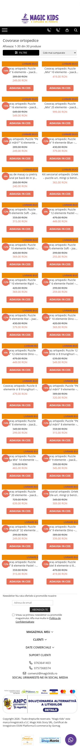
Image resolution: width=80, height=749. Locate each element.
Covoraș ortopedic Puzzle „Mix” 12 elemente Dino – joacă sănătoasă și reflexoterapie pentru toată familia (20, 352)
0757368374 (42, 668)
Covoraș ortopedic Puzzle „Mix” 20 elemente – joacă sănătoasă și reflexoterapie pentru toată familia (20, 493)
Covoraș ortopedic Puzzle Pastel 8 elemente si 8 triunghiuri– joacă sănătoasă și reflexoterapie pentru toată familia (60, 563)
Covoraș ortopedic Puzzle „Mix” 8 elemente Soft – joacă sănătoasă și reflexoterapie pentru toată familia (20, 211)
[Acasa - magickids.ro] (40, 18)
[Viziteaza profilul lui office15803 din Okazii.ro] (27, 740)
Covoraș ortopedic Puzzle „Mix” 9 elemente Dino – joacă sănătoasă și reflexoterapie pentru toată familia (60, 528)
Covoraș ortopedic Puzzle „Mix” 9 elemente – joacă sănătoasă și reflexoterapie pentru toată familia (60, 458)
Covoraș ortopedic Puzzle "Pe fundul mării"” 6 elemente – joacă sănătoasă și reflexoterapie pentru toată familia (20, 140)
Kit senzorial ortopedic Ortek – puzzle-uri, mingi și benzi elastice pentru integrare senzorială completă (60, 176)
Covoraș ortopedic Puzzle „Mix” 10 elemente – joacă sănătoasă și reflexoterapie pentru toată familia (60, 70)
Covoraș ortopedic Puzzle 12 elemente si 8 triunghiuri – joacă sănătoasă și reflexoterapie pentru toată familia (60, 352)
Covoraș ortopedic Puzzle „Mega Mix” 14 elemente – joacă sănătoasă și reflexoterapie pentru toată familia (20, 458)
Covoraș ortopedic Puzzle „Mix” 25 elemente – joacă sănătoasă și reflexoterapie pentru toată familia (60, 105)
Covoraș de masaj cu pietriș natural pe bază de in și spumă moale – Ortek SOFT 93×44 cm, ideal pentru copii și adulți (20, 176)
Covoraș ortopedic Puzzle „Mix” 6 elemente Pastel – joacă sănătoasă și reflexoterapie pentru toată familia (60, 281)
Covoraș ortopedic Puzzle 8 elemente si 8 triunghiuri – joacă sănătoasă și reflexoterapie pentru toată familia (20, 387)
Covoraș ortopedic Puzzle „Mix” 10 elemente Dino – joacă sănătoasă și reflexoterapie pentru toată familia (60, 317)
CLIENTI (38, 639)
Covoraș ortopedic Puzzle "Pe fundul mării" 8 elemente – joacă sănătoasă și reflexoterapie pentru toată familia (60, 422)
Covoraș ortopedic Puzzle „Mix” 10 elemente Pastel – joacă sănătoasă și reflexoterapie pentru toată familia (20, 246)
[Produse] (5, 31)
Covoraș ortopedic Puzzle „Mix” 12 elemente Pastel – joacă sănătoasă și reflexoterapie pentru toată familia (60, 211)
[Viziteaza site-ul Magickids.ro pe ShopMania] (50, 740)
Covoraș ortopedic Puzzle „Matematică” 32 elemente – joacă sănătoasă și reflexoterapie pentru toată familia (20, 528)
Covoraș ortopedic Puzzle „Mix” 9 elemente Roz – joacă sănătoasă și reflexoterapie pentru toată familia (20, 317)
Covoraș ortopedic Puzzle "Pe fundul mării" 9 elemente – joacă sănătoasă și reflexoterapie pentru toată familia (60, 387)
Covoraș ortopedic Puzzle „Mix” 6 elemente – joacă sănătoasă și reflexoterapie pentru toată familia (20, 70)
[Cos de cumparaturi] (67, 30)
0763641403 (42, 663)
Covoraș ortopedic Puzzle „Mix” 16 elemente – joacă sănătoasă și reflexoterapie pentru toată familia (20, 105)
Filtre (22, 52)
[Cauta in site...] (76, 30)
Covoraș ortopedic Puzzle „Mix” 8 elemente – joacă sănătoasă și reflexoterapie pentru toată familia (20, 422)
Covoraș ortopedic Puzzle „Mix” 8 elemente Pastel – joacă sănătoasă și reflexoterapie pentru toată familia (20, 563)
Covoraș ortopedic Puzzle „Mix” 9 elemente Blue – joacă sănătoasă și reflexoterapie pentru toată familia (60, 140)
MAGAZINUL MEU (38, 632)
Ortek (20, 65)
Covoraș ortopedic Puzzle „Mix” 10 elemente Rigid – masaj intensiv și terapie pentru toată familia (20, 281)
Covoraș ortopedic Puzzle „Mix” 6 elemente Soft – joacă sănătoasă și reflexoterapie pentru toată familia (60, 246)
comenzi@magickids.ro (42, 673)
